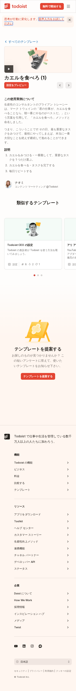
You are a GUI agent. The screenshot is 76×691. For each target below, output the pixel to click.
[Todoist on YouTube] (16, 646)
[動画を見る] (38, 59)
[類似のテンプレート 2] (38, 275)
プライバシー (36, 671)
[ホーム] (15, 6)
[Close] (69, 20)
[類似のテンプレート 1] (34, 275)
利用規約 (49, 671)
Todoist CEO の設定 (20, 245)
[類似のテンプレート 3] (41, 275)
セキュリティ (20, 671)
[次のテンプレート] (68, 85)
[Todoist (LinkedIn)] (24, 646)
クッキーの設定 (63, 671)
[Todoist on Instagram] (32, 646)
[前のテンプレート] (60, 85)
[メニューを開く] (68, 6)
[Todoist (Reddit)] (40, 646)
